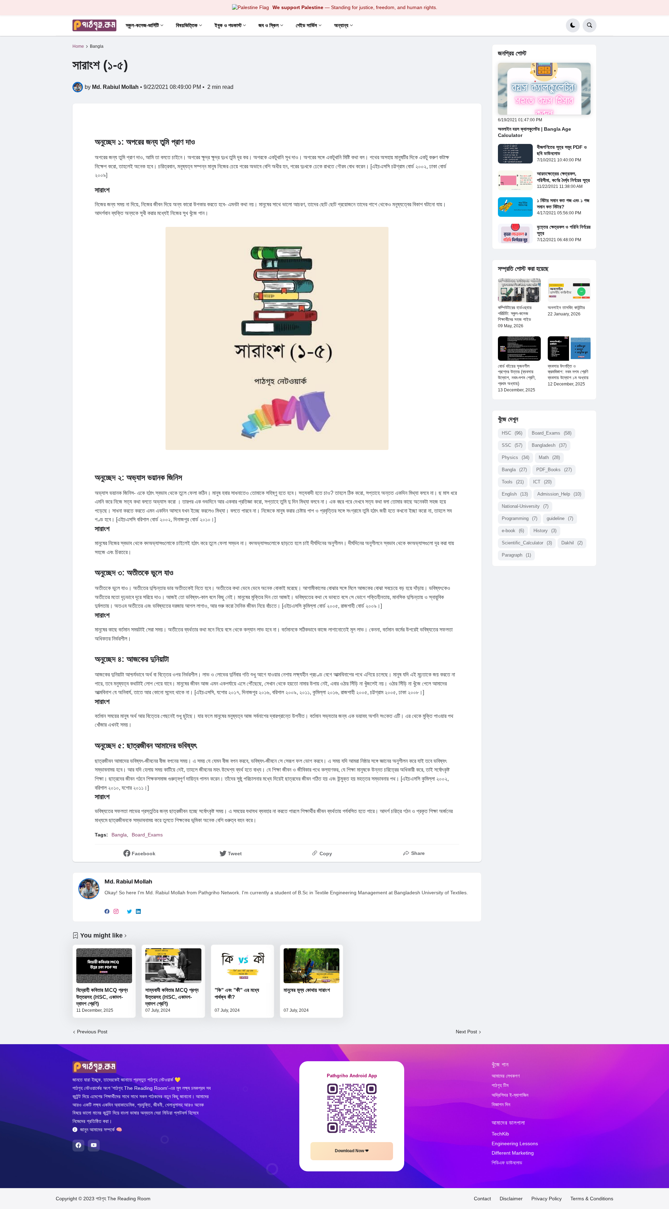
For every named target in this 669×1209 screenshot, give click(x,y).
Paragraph (516, 555)
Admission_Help (559, 494)
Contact (482, 1198)
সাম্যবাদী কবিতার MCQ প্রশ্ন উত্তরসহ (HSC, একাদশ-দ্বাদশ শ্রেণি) (172, 997)
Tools (513, 481)
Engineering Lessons (515, 1143)
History (544, 530)
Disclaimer (511, 1198)
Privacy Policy (546, 1198)
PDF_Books (554, 469)
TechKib (500, 1134)
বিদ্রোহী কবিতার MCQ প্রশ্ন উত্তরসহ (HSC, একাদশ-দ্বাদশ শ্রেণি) (102, 997)
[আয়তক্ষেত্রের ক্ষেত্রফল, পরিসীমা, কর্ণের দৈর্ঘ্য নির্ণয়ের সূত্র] (515, 180)
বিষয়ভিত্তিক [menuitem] (187, 25)
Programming (519, 518)
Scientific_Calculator (527, 542)
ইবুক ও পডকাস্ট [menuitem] (228, 25)
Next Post (466, 1031)
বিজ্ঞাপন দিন (501, 1104)
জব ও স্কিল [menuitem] (269, 25)
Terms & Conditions (591, 1198)
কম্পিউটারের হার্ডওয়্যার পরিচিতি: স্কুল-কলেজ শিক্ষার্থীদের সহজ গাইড (514, 313)
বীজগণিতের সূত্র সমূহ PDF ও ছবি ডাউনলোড (562, 150)
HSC (512, 433)
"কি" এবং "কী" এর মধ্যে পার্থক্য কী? (237, 993)
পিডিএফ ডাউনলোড (507, 1162)
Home (78, 46)
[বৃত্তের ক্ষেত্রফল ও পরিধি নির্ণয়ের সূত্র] (515, 233)
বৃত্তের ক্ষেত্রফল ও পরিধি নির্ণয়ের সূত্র (564, 230)
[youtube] (94, 1145)
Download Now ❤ (352, 1150)
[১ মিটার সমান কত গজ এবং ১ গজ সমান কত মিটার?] (515, 207)
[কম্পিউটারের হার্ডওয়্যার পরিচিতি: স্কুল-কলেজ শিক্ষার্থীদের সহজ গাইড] (519, 290)
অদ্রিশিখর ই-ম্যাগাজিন (510, 1095)
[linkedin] (138, 912)
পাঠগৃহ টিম (500, 1085)
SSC (512, 445)
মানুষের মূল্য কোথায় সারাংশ (307, 990)
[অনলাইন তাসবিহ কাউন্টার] (569, 290)
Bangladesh (549, 445)
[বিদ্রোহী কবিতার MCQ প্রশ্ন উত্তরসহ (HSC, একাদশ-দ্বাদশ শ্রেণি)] (104, 965)
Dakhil (572, 542)
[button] (573, 25)
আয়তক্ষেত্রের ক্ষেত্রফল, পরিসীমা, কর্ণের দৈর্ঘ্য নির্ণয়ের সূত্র (563, 177)
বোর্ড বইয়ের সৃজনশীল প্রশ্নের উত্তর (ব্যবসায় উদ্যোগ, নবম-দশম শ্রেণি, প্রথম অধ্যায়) (517, 375)
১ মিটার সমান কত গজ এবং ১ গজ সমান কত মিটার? (563, 203)
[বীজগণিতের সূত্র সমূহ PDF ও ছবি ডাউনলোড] (515, 153)
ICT (542, 481)
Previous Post (92, 1031)
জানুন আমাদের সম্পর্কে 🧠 (101, 1129)
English (515, 494)
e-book (513, 530)
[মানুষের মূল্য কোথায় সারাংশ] (311, 965)
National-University (525, 506)
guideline (560, 518)
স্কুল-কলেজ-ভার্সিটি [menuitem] (142, 25)
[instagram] (116, 912)
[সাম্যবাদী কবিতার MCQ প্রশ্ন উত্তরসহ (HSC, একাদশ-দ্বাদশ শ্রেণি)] (173, 965)
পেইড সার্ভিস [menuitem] (306, 25)
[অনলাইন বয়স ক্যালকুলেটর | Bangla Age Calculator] (544, 89)
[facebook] (107, 912)
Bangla (96, 46)
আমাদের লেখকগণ (506, 1076)
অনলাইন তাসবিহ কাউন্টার (566, 307)
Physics (515, 457)
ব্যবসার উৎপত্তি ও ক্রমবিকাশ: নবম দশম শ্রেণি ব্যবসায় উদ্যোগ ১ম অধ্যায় (568, 372)
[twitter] (129, 912)
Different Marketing (513, 1153)
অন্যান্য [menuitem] (341, 25)
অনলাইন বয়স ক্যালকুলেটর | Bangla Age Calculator (534, 132)
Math (549, 457)
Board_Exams (147, 834)
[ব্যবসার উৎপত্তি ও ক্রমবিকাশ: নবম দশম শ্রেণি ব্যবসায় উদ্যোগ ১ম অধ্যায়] (569, 348)
